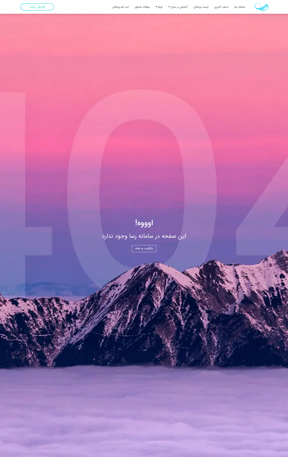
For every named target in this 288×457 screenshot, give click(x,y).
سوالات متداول (142, 7)
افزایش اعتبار (37, 6)
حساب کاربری (221, 7)
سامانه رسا (239, 7)
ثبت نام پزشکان (120, 7)
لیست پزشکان (200, 7)
